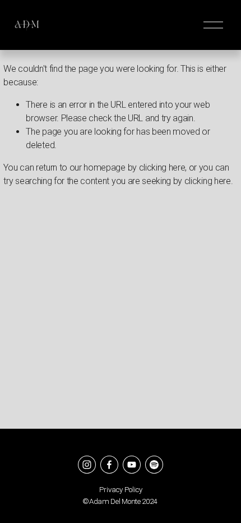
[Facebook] (109, 465)
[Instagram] (87, 465)
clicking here (162, 167)
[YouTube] (132, 465)
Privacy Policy (120, 489)
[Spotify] (154, 465)
